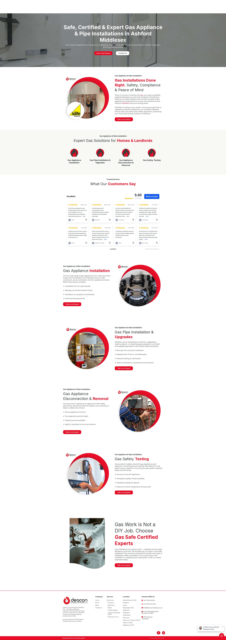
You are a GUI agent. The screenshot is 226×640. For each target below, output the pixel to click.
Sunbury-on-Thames (129, 620)
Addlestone (126, 625)
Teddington (126, 612)
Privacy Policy (160, 638)
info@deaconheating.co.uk (152, 608)
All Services (110, 600)
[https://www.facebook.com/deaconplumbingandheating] (158, 632)
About (97, 602)
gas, (141, 95)
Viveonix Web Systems (78, 638)
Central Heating (112, 610)
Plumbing (111, 602)
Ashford (125, 600)
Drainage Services (113, 617)
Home (97, 600)
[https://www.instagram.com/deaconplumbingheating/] (163, 632)
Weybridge (126, 608)
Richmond (126, 618)
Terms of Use (153, 638)
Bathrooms (111, 605)
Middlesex (125, 103)
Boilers (110, 608)
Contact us (98, 608)
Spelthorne (126, 610)
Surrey (125, 605)
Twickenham (127, 615)
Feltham (125, 622)
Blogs (97, 605)
